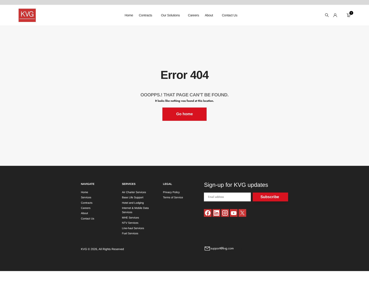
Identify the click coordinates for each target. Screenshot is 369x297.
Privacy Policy (171, 192)
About (209, 15)
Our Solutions (170, 15)
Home (129, 15)
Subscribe (269, 197)
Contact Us (229, 15)
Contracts (146, 15)
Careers (193, 15)
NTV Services (130, 222)
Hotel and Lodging (133, 202)
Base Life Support (132, 197)
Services (86, 197)
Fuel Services (130, 233)
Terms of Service (173, 197)
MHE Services (130, 217)
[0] (349, 15)
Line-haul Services (133, 227)
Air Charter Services (134, 192)
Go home (184, 114)
